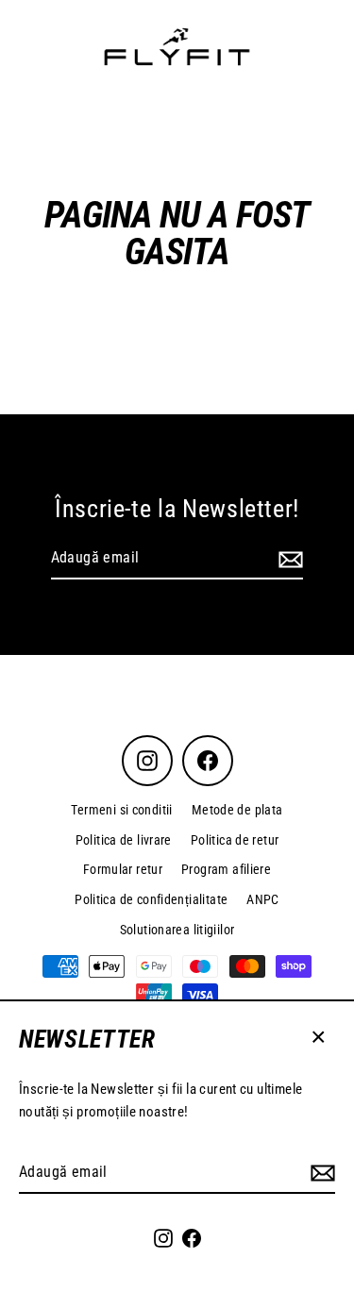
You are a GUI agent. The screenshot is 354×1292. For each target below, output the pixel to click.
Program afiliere (226, 869)
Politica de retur (235, 839)
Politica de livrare (124, 839)
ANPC (262, 899)
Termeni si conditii (121, 809)
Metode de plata (237, 809)
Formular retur (122, 869)
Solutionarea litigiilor (177, 929)
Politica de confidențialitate (151, 899)
